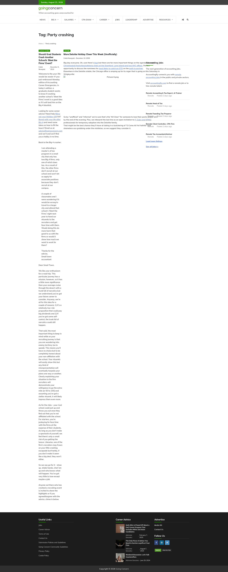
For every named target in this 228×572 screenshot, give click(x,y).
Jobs (117, 19)
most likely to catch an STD (111, 68)
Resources (165, 19)
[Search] (187, 19)
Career (103, 19)
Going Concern (122, 569)
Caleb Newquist (69, 58)
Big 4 (53, 19)
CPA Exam (86, 19)
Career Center (44, 51)
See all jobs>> (152, 146)
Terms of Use (44, 534)
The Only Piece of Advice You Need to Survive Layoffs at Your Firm (138, 543)
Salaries (69, 19)
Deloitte (67, 51)
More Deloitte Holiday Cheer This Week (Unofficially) (90, 54)
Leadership (131, 19)
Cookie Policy (44, 556)
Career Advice (44, 529)
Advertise (148, 19)
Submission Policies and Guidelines (52, 542)
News (42, 19)
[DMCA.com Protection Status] (163, 551)
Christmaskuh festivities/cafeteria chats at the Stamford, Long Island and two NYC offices (103, 65)
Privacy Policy (44, 551)
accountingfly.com (158, 83)
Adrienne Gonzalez (132, 560)
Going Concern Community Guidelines (53, 547)
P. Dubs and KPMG (143, 119)
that (96, 63)
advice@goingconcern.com (50, 131)
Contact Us (43, 538)
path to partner (136, 68)
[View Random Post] (183, 19)
